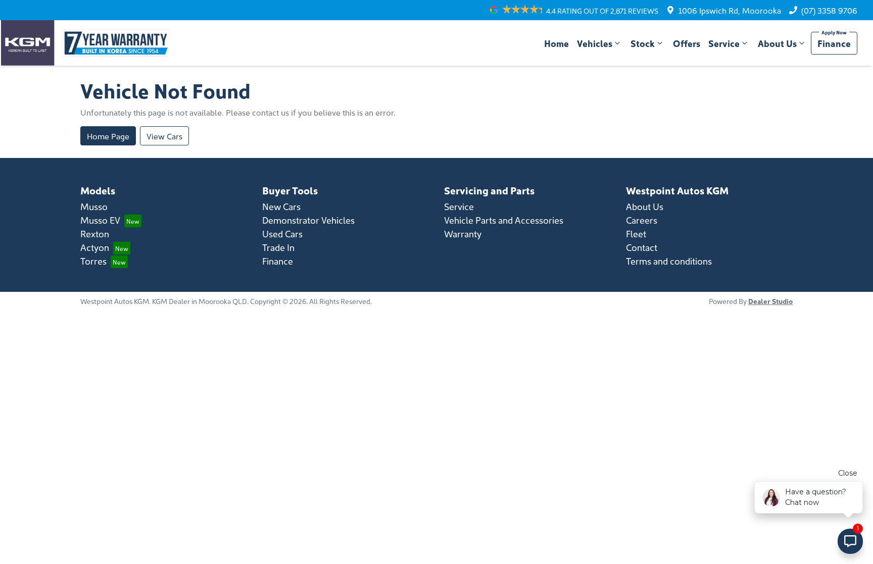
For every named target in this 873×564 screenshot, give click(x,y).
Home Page (108, 135)
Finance (834, 43)
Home (556, 43)
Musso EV (100, 220)
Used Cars (282, 233)
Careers (641, 220)
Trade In (278, 247)
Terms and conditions (669, 260)
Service (724, 43)
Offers (686, 43)
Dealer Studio (770, 301)
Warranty (462, 233)
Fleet (636, 233)
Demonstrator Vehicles (308, 220)
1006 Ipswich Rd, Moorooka (729, 10)
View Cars (164, 135)
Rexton (94, 233)
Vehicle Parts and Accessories (503, 220)
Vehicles (594, 43)
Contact (641, 247)
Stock (642, 43)
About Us (777, 43)
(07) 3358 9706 (829, 10)
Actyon (94, 247)
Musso (94, 206)
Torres (93, 260)
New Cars (281, 206)
